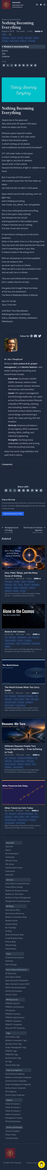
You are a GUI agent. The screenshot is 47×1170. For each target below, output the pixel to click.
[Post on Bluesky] (31, 65)
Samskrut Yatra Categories (15, 1081)
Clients (8, 850)
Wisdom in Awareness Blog (11, 20)
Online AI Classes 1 (13, 1104)
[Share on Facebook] (23, 65)
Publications (10, 871)
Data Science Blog (12, 910)
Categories (6, 56)
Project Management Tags (15, 1047)
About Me (9, 846)
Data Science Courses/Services (17, 883)
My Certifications (11, 853)
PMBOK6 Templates (13, 1021)
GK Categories (11, 1091)
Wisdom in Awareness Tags (16, 1040)
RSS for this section (22, 506)
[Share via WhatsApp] (11, 65)
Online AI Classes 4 (13, 1114)
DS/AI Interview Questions (15, 987)
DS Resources (10, 973)
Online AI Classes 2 (13, 1107)
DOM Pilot (9, 961)
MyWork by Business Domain (16, 890)
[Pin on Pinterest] (19, 65)
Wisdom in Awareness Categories (18, 1077)
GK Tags (8, 1061)
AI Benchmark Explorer (14, 957)
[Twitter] (39, 336)
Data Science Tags (12, 1037)
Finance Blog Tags (12, 1065)
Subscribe (9, 875)
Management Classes (14, 1118)
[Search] (37, 5)
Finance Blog (10, 942)
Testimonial (9, 857)
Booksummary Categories (15, 1088)
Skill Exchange (11, 964)
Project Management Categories (18, 1084)
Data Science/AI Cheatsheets (16, 980)
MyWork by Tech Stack (14, 894)
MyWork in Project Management (18, 898)
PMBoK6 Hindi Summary (15, 1017)
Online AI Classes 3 (13, 1111)
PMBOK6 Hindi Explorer (14, 1007)
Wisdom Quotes (11, 920)
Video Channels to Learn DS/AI (17, 984)
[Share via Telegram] (15, 65)
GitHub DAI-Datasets (13, 991)
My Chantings (10, 927)
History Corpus (11, 994)
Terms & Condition (12, 1131)
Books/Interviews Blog (14, 935)
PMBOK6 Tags (11, 1051)
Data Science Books (13, 977)
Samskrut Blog (11, 924)
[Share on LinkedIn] (3, 65)
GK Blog (8, 931)
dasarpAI (17, 4)
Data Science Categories (14, 1074)
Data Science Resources (14, 913)
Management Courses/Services (17, 901)
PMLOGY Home (11, 861)
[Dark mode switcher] (41, 5)
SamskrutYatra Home (13, 868)
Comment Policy (11, 1138)
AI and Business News (14, 938)
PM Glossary (10, 1010)
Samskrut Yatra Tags (13, 1044)
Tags (3, 54)
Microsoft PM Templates (15, 1028)
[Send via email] (27, 65)
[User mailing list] (35, 336)
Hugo (35, 1163)
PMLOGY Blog (10, 945)
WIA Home (9, 864)
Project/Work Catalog (13, 887)
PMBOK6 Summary (12, 1014)
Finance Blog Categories (14, 1095)
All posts (5, 51)
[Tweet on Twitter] (7, 65)
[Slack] (31, 336)
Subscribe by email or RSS (13, 514)
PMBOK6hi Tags (11, 1054)
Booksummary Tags (13, 1058)
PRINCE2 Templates (13, 1024)
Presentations (10, 949)
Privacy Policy (10, 1135)
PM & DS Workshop (13, 1121)
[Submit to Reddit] (35, 65)
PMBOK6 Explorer (12, 1003)
